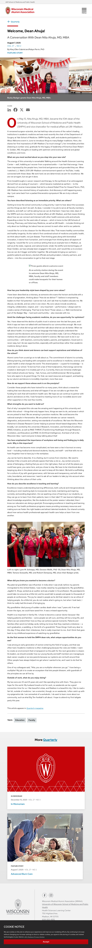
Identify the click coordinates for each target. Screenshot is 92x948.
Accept (46, 941)
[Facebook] (44, 895)
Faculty (32, 720)
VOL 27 (10, 46)
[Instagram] (51, 895)
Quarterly (15, 21)
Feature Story (15, 53)
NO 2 (19, 46)
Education (19, 720)
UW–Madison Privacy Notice (34, 937)
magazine (34, 708)
